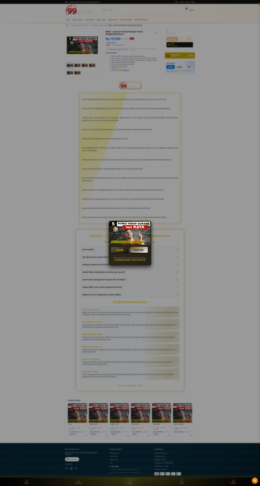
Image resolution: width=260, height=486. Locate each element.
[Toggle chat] (255, 481)
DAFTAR (139, 250)
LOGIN (119, 250)
